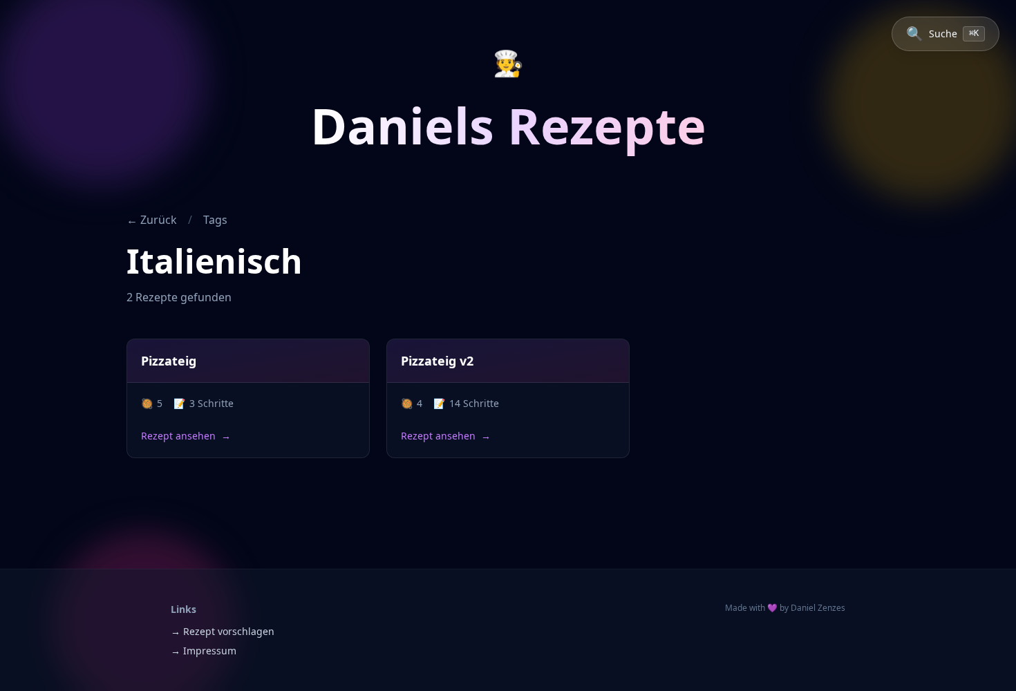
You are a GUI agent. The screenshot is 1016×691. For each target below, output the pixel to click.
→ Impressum (203, 650)
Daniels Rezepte (508, 125)
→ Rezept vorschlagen (222, 631)
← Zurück (151, 219)
